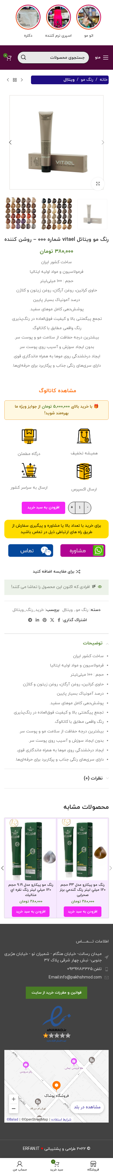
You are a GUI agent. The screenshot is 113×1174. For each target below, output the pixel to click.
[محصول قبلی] (21, 79)
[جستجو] (23, 57)
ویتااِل (68, 80)
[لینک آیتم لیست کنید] (56, 969)
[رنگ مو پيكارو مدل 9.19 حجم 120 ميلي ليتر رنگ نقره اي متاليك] (31, 849)
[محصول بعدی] (7, 79)
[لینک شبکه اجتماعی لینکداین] (37, 620)
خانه (103, 80)
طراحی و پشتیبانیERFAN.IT (49, 1149)
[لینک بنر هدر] (56, 22)
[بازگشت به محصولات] (14, 79)
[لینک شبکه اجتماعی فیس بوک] (59, 620)
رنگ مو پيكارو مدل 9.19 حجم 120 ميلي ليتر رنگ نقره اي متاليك (30, 890)
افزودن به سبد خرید (43, 507)
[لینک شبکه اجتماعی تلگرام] (30, 620)
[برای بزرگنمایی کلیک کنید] (97, 184)
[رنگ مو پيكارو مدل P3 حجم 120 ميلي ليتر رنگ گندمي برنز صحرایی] (82, 849)
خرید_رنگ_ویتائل (28, 610)
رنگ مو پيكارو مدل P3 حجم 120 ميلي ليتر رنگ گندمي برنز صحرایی (82, 890)
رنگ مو (87, 80)
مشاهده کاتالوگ (56, 391)
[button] (103, 142)
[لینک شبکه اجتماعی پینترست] (44, 620)
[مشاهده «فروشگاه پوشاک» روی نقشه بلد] (56, 1086)
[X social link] (52, 620)
